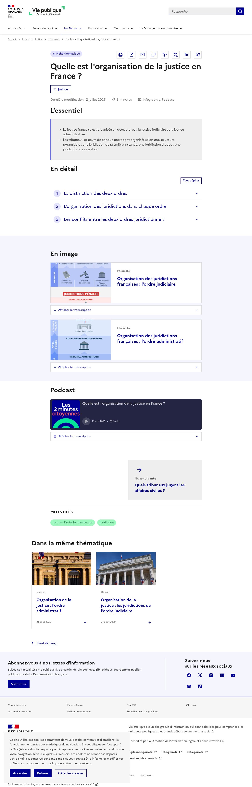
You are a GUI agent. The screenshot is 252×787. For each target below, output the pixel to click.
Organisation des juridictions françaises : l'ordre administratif (150, 338)
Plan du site (146, 775)
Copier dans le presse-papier (154, 55)
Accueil (12, 39)
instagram (211, 675)
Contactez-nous (17, 705)
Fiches (25, 39)
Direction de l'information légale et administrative (185, 741)
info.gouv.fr (170, 752)
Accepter (20, 773)
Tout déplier (191, 180)
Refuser (42, 773)
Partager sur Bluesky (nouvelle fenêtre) (198, 55)
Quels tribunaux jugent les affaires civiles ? (160, 487)
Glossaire (191, 705)
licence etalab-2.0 (84, 784)
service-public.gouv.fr (143, 758)
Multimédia (121, 28)
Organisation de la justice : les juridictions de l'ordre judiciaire (126, 605)
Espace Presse (75, 705)
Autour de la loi (42, 28)
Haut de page (46, 643)
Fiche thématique (68, 54)
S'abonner (18, 684)
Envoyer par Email (142, 55)
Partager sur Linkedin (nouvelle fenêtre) (187, 55)
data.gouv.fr (195, 752)
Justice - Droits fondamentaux (73, 522)
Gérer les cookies (70, 773)
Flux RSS (131, 705)
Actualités (14, 28)
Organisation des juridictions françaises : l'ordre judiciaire (147, 281)
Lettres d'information (20, 711)
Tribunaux (54, 39)
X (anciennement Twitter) (200, 675)
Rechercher (240, 11)
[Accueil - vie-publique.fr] (47, 11)
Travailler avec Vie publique (142, 711)
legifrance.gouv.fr (140, 752)
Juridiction (107, 522)
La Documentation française (159, 28)
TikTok (200, 686)
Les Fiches (70, 28)
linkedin (222, 675)
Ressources (95, 28)
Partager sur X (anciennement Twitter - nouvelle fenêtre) (176, 55)
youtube (233, 675)
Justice (39, 39)
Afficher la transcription (74, 310)
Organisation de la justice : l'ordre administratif (53, 605)
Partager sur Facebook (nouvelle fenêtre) (165, 55)
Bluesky (189, 686)
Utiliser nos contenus (79, 711)
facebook (189, 675)
